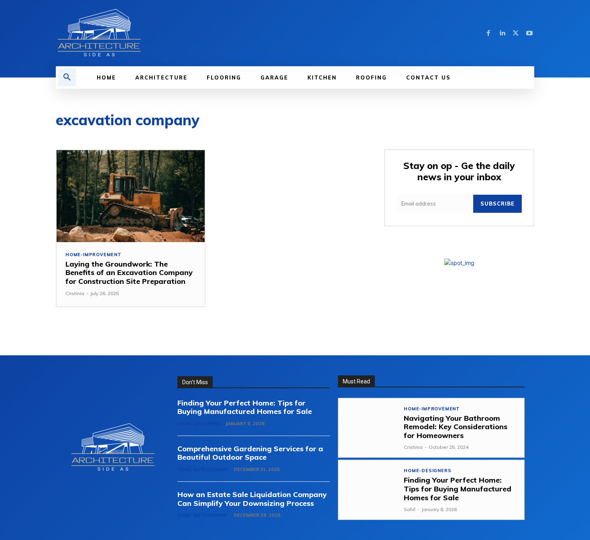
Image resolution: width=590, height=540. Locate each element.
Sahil (409, 509)
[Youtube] (529, 33)
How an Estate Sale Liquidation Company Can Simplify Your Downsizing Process (252, 499)
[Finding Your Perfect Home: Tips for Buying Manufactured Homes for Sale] (368, 490)
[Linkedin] (502, 33)
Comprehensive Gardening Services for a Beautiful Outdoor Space (250, 453)
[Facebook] (488, 33)
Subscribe (497, 203)
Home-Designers (198, 423)
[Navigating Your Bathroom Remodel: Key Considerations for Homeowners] (368, 428)
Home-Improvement (93, 255)
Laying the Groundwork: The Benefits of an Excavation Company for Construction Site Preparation (129, 272)
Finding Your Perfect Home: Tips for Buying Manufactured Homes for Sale (244, 407)
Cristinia (74, 293)
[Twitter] (516, 33)
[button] (67, 77)
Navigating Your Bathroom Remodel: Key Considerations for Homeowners (455, 427)
